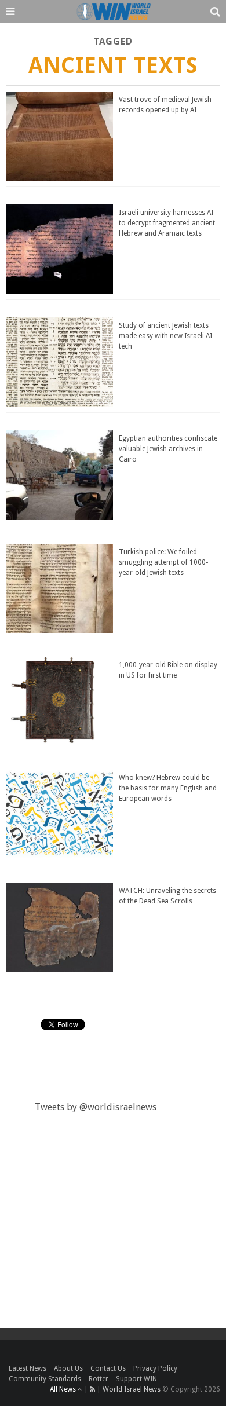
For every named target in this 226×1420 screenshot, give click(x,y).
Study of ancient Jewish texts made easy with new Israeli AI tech (165, 335)
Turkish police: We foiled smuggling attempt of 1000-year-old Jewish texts (163, 562)
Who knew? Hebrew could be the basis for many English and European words (168, 788)
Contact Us (108, 1368)
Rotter (98, 1379)
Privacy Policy (155, 1368)
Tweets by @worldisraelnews (95, 1106)
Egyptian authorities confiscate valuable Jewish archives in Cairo (168, 448)
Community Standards (45, 1379)
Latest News (27, 1368)
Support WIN (136, 1379)
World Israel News (132, 1389)
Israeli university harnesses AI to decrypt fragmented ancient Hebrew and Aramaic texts (167, 222)
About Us (68, 1368)
